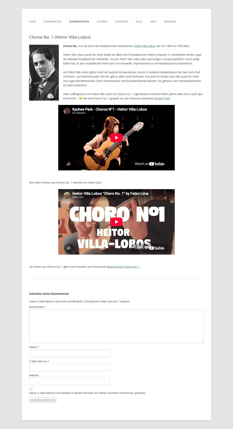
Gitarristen (121, 21)
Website (34, 375)
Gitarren (102, 21)
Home (32, 21)
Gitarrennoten (52, 21)
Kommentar (37, 307)
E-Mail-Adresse (39, 361)
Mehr (153, 21)
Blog (139, 21)
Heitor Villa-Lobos (144, 46)
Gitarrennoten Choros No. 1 (123, 266)
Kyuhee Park (162, 98)
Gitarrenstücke (79, 21)
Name (34, 347)
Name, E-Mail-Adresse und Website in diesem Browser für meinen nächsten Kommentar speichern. (87, 393)
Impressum (170, 21)
